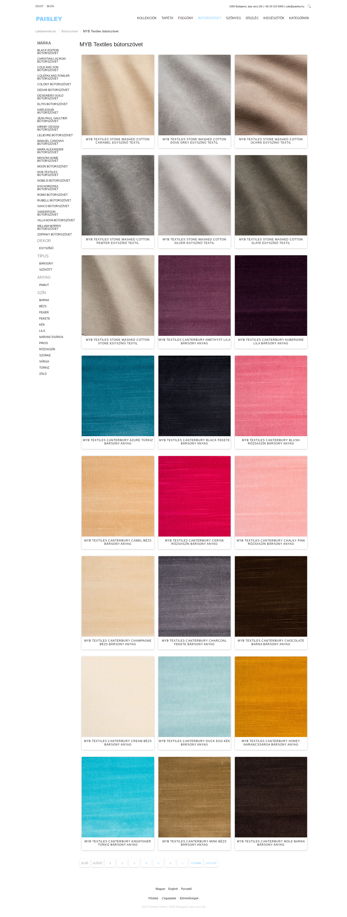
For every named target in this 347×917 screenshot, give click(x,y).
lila (42, 331)
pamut (44, 285)
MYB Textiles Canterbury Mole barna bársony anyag (271, 843)
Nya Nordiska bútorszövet (47, 188)
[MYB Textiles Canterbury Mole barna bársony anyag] (271, 797)
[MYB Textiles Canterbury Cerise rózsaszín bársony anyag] (194, 496)
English (173, 889)
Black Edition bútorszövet (48, 52)
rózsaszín (47, 349)
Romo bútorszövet (52, 194)
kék (42, 324)
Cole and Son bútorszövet (48, 69)
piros (43, 343)
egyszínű (46, 248)
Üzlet (39, 6)
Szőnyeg (233, 18)
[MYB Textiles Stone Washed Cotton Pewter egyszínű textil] (118, 195)
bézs (43, 306)
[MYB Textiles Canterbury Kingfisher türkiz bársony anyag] (118, 797)
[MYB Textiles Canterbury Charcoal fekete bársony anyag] (194, 596)
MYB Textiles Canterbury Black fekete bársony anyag (194, 442)
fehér (44, 312)
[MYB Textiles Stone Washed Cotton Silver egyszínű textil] (194, 195)
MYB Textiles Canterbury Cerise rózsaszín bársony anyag (194, 542)
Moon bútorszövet (52, 166)
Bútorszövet (209, 18)
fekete (44, 318)
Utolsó (211, 863)
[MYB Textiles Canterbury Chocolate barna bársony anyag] (271, 596)
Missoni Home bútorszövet (47, 159)
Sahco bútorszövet (53, 206)
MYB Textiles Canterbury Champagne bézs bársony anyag (118, 642)
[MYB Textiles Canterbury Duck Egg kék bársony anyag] (194, 697)
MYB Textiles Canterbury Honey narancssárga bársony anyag (271, 742)
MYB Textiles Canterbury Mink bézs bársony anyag (194, 843)
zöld (43, 373)
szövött (45, 269)
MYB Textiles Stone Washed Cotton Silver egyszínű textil (194, 241)
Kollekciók (147, 18)
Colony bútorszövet (54, 84)
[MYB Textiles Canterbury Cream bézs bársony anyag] (118, 697)
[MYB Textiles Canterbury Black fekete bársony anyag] (194, 396)
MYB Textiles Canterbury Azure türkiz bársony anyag (118, 442)
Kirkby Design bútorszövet (48, 128)
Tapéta (167, 18)
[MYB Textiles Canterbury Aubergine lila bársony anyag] (271, 295)
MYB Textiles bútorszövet (47, 174)
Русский (186, 889)
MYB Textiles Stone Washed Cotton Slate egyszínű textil (271, 241)
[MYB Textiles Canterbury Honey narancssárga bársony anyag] (271, 697)
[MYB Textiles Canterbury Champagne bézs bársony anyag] (118, 596)
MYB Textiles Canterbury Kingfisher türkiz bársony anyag (118, 843)
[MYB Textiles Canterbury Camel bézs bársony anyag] (118, 496)
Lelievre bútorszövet (55, 135)
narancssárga (51, 337)
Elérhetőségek (189, 898)
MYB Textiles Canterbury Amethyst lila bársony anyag (194, 341)
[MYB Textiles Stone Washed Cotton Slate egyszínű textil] (271, 195)
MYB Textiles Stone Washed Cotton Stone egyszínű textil (118, 341)
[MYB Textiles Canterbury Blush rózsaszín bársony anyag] (271, 396)
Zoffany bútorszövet (54, 234)
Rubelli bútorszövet (54, 200)
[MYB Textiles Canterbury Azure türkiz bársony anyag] (118, 396)
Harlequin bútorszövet (47, 111)
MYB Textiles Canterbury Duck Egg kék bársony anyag (194, 742)
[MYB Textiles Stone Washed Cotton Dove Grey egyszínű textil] (194, 95)
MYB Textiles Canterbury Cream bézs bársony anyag (118, 742)
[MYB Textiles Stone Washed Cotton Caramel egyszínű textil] (118, 95)
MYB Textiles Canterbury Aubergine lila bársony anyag (271, 341)
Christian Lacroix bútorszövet (51, 60)
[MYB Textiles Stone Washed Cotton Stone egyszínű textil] (118, 295)
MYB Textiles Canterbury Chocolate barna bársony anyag (271, 642)
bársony (46, 263)
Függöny (185, 18)
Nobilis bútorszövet (53, 180)
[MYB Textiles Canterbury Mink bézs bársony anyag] (194, 797)
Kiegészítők (273, 18)
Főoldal (153, 898)
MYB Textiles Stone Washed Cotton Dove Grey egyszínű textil (194, 141)
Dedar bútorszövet (53, 90)
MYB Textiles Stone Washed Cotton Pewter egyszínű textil (118, 241)
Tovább (196, 863)
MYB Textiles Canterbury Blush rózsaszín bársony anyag (271, 442)
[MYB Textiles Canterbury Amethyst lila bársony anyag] (194, 295)
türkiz (44, 367)
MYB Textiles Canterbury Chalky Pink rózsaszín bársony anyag (271, 542)
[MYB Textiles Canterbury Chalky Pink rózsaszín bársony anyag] (271, 496)
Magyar (161, 889)
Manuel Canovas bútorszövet (50, 142)
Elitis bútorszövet (52, 104)
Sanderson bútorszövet (47, 213)
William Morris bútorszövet (49, 227)
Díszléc (252, 18)
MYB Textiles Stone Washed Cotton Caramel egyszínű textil (118, 141)
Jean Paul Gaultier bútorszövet (52, 120)
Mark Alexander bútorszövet (50, 151)
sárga (44, 361)
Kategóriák (299, 18)
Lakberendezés (45, 31)
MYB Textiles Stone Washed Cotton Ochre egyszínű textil (271, 141)
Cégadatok (169, 898)
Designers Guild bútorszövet (50, 97)
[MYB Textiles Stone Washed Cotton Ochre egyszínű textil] (271, 95)
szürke (45, 355)
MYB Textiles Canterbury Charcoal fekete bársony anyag (194, 642)
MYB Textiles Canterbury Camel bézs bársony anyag (118, 542)
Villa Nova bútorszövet (56, 220)
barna (44, 300)
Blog (50, 6)
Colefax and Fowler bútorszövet (53, 77)
